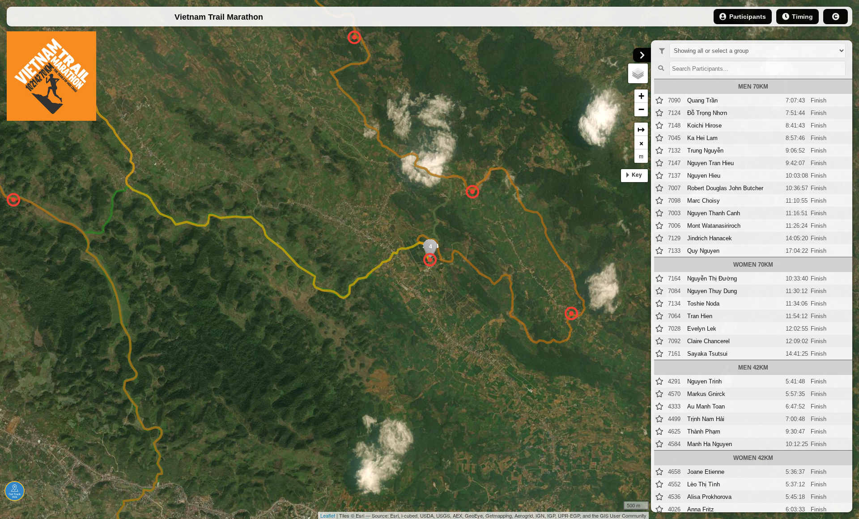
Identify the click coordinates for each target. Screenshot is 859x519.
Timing (802, 16)
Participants (747, 16)
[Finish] (430, 260)
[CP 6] (472, 192)
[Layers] (638, 73)
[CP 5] (354, 37)
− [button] (641, 109)
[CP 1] (13, 200)
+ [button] (641, 96)
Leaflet (327, 515)
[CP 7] (571, 313)
